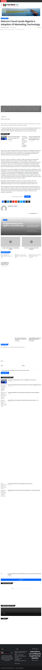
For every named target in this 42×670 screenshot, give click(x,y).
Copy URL (27, 196)
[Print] (29, 202)
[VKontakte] (19, 202)
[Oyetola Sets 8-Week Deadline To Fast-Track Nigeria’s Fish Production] (4, 138)
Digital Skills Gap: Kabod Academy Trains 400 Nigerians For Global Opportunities (24, 490)
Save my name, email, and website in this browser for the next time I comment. (15, 370)
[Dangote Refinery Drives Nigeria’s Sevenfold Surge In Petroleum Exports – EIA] (4, 441)
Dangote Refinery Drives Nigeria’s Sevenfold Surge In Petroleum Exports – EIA (13, 225)
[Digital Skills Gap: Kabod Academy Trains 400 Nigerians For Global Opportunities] (4, 531)
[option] (21, 224)
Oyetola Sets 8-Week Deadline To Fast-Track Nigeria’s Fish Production (14, 138)
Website (23, 365)
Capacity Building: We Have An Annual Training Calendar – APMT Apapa (35, 339)
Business (2, 18)
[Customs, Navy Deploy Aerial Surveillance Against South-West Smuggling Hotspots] (25, 141)
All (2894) (21, 579)
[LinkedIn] (8, 202)
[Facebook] (3, 202)
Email (2, 365)
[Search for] (40, 5)
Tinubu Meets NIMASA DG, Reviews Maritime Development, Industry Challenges (23, 392)
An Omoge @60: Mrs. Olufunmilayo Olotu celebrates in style (5, 263)
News (7, 18)
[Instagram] (11, 208)
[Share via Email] (26, 202)
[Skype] (21, 202)
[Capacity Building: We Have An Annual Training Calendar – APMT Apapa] (35, 295)
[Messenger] (24, 202)
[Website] (8, 208)
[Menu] (1, 5)
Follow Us (5, 618)
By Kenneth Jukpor (6, 27)
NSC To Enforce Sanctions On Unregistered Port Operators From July (20, 339)
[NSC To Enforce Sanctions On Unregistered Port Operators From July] (21, 295)
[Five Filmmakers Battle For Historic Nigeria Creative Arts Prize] (4, 486)
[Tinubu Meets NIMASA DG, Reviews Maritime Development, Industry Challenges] (4, 395)
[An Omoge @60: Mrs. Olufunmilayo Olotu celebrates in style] (7, 257)
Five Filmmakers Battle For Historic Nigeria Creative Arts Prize (20, 483)
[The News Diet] (11, 5)
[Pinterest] (13, 202)
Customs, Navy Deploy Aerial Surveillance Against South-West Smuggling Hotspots (34, 138)
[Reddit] (16, 202)
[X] (5, 202)
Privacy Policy (17, 663)
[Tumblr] (11, 202)
